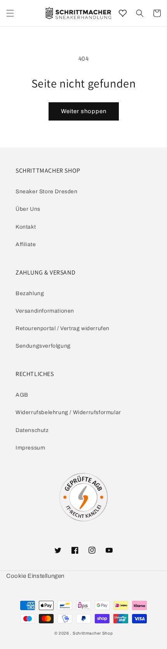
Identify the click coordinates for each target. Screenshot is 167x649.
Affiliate (26, 244)
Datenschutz (32, 430)
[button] (139, 13)
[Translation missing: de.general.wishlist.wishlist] (122, 13)
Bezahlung (30, 293)
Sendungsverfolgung (43, 346)
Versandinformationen (45, 311)
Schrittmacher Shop (93, 633)
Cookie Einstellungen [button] (35, 576)
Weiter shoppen (83, 111)
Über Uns (28, 209)
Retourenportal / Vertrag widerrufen (63, 328)
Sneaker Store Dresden (47, 191)
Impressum (30, 448)
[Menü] (10, 13)
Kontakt (26, 227)
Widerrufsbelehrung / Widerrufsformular (68, 412)
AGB (22, 395)
